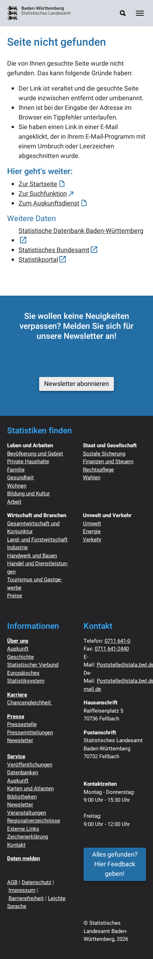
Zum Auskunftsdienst (49, 203)
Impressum (22, 890)
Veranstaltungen (26, 813)
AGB (12, 882)
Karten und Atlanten (30, 788)
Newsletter (20, 740)
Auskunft (17, 649)
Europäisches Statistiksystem (25, 677)
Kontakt (16, 845)
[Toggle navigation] (140, 13)
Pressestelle (22, 724)
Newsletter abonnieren (76, 384)
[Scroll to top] (136, 942)
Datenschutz (36, 882)
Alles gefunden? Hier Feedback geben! (115, 864)
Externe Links (23, 829)
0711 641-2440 (112, 649)
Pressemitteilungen (30, 732)
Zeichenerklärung (27, 837)
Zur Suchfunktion (43, 194)
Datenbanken (22, 772)
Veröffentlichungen (29, 765)
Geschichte (20, 657)
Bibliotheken (22, 797)
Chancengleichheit (29, 703)
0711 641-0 (117, 641)
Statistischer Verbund (32, 665)
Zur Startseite (38, 184)
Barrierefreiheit (26, 898)
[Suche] (123, 13)
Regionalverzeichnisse (33, 821)
